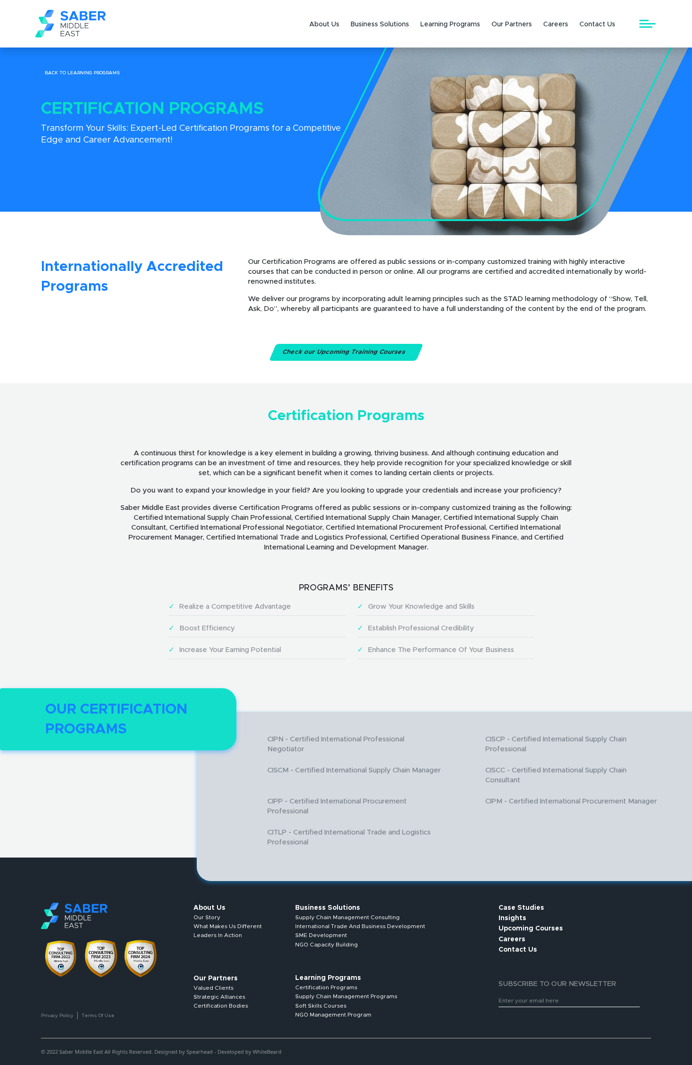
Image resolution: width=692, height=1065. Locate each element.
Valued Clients (213, 988)
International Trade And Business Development (360, 926)
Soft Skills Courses (320, 1006)
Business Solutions (380, 24)
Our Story (206, 917)
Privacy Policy (57, 1015)
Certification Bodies (220, 1006)
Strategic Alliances (219, 997)
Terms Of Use (97, 1015)
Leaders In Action (217, 935)
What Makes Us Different (227, 926)
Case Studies (521, 908)
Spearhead (199, 1051)
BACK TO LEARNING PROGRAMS (82, 73)
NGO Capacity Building (326, 944)
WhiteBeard (267, 1051)
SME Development (321, 935)
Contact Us (597, 24)
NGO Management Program (333, 1014)
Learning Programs (450, 24)
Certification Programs (326, 987)
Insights (512, 918)
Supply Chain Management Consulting (347, 917)
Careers (555, 24)
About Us (324, 24)
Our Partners (511, 24)
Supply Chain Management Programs (346, 996)
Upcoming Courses (531, 928)
